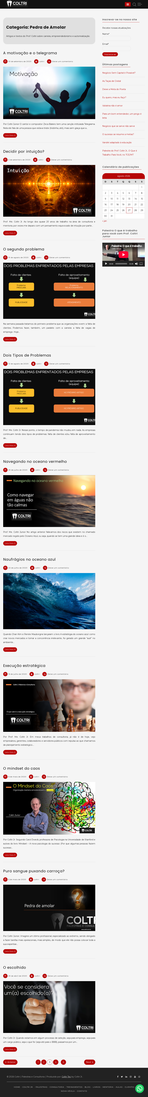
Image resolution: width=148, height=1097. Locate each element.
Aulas (119, 1087)
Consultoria (57, 1087)
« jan (104, 221)
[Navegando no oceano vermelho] (49, 501)
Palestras (41, 1087)
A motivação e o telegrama (30, 53)
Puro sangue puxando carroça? (34, 871)
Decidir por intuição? (23, 151)
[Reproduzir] (106, 263)
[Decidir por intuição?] (49, 191)
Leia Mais (9, 135)
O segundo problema (23, 249)
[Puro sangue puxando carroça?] (49, 908)
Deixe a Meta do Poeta (114, 89)
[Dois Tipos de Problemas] (49, 397)
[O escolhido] (49, 1007)
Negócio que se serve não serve (118, 126)
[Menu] (128, 4)
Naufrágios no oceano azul (29, 559)
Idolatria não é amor (112, 105)
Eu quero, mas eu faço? (114, 97)
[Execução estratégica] (49, 705)
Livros (96, 1087)
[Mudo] (136, 263)
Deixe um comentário (62, 61)
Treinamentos (74, 1087)
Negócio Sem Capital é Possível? (119, 73)
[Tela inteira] (141, 263)
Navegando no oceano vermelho (35, 461)
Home (17, 1087)
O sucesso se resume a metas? (118, 134)
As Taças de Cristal (111, 81)
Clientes (129, 1087)
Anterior (11, 1062)
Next (88, 1062)
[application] (123, 254)
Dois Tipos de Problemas (27, 355)
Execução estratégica (24, 665)
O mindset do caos (21, 768)
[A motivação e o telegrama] (49, 93)
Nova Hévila (68, 1091)
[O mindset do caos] (49, 808)
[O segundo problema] (49, 291)
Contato (82, 1091)
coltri (41, 61)
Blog (88, 1087)
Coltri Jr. (27, 1087)
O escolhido (14, 967)
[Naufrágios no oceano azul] (49, 601)
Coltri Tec (66, 1076)
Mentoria (108, 1087)
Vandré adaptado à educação (117, 142)
